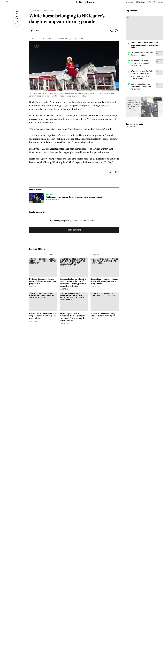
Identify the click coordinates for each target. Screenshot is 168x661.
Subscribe (129, 2)
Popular (96, 254)
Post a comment (74, 230)
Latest (51, 254)
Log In (160, 2)
